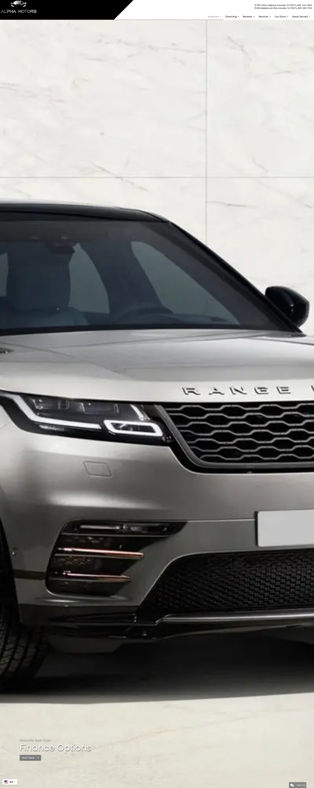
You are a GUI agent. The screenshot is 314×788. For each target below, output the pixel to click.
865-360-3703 (305, 8)
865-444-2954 (304, 5)
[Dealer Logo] (18, 6)
